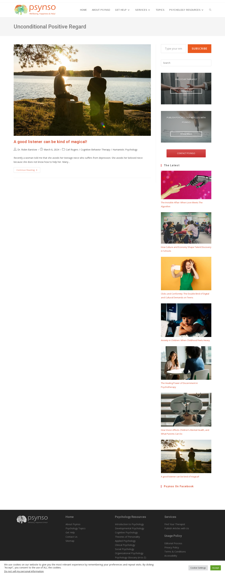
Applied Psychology (125, 540)
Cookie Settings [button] (198, 567)
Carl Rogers (72, 149)
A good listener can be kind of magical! (50, 141)
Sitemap (70, 540)
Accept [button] (215, 567)
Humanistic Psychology (125, 149)
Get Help (70, 532)
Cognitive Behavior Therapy (95, 149)
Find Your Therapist (174, 524)
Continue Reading (28, 170)
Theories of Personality (127, 536)
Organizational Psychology (129, 553)
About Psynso (73, 524)
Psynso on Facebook (179, 486)
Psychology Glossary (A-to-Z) (130, 557)
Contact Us (71, 536)
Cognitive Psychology (126, 532)
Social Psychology (124, 549)
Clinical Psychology (125, 545)
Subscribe (199, 48)
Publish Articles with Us (176, 528)
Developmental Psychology (129, 528)
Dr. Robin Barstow (27, 149)
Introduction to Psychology (129, 524)
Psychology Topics (75, 528)
